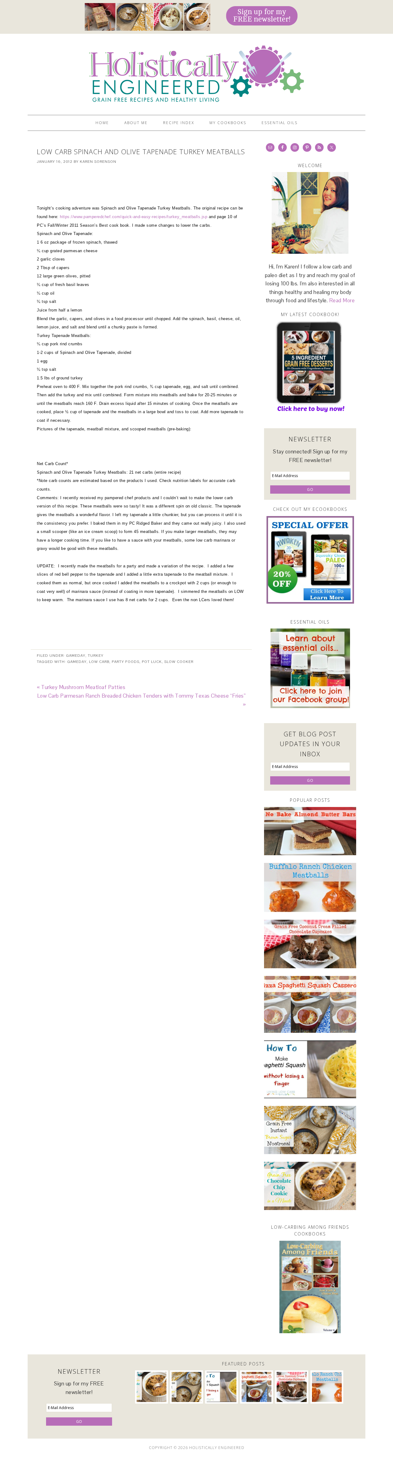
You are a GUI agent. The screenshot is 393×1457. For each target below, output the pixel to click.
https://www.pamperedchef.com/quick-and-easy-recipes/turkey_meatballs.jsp (133, 216)
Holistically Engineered (196, 71)
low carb (99, 661)
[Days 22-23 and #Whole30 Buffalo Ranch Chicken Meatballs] (310, 887)
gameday (77, 661)
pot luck (152, 661)
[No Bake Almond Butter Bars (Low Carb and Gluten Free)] (310, 831)
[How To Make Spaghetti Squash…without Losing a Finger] (310, 1069)
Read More (342, 300)
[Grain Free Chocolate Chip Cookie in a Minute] (310, 1186)
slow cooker (178, 661)
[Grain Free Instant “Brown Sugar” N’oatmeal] (310, 1130)
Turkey (95, 655)
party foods (125, 661)
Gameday (75, 655)
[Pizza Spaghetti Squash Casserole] (310, 1004)
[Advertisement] (141, 180)
